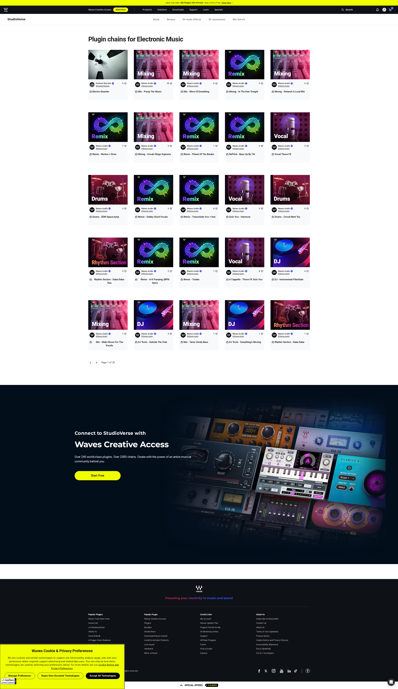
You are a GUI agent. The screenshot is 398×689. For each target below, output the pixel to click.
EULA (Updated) (263, 649)
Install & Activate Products (156, 640)
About (156, 19)
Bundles (148, 627)
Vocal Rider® (94, 636)
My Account (205, 619)
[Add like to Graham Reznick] (125, 83)
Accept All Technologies (103, 675)
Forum (203, 644)
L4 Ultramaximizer (96, 627)
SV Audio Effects (192, 19)
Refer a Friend (150, 653)
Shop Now (226, 3)
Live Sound (149, 644)
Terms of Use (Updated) (267, 631)
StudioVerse (149, 631)
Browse (171, 19)
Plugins (147, 623)
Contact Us (261, 623)
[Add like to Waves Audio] (171, 83)
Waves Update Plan (209, 623)
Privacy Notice (262, 636)
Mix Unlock (239, 19)
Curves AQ (93, 623)
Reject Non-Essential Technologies (60, 675)
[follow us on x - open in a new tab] (265, 671)
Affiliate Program (208, 640)
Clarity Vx (92, 631)
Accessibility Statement (267, 644)
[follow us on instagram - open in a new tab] (273, 671)
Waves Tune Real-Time (99, 619)
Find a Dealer (206, 649)
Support (203, 636)
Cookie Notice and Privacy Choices (272, 640)
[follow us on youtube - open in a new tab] (281, 671)
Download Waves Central (155, 636)
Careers (203, 653)
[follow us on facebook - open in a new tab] (259, 670)
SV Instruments (217, 19)
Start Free (97, 475)
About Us (260, 627)
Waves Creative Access (99, 9)
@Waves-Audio (147, 86)
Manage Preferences (19, 675)
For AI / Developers (265, 653)
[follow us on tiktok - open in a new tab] (295, 670)
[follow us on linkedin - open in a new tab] (289, 670)
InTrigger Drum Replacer (99, 640)
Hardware (148, 649)
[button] (8, 681)
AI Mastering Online (209, 631)
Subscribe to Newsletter (267, 619)
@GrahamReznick (103, 86)
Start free (121, 9)
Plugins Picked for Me (210, 627)
